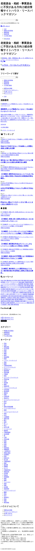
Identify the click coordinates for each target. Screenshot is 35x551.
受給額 (29, 285)
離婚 (28, 302)
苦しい (4, 294)
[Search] (17, 20)
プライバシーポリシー (11, 90)
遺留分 (6, 393)
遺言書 (17, 299)
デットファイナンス (10, 367)
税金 (9, 304)
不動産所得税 (28, 282)
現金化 (12, 301)
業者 (32, 285)
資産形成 (3, 301)
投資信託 (30, 296)
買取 (3, 302)
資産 (21, 301)
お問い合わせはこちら (7, 317)
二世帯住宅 (9, 297)
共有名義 (13, 296)
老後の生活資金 (9, 330)
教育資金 (16, 304)
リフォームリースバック (11, 411)
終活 (5, 401)
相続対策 (7, 334)
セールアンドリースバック (24, 289)
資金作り (13, 289)
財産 (17, 296)
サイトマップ (8, 93)
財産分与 (31, 297)
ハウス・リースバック (12, 282)
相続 (13, 299)
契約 (2, 285)
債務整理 (3, 297)
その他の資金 (8, 336)
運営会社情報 (8, 88)
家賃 (27, 280)
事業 (24, 280)
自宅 (17, 292)
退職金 (21, 299)
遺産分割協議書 (11, 291)
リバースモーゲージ (22, 291)
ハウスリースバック (21, 302)
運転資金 (9, 280)
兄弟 (25, 285)
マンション (29, 301)
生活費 (7, 302)
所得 (19, 280)
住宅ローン (14, 284)
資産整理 (12, 302)
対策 (26, 297)
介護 (9, 296)
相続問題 (21, 284)
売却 (5, 280)
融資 (22, 282)
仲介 (5, 495)
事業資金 (7, 332)
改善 (14, 292)
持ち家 (3, 299)
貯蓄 (22, 280)
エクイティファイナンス (11, 285)
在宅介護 (12, 294)
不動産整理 (8, 299)
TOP (5, 29)
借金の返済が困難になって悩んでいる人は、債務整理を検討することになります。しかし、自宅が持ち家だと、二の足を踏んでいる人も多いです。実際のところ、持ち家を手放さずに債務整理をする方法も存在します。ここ (17, 118)
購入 (31, 292)
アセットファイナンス (13, 287)
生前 (23, 296)
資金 (31, 302)
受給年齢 (26, 284)
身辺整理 (28, 287)
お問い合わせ (6, 26)
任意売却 (22, 287)
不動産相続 (30, 294)
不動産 (31, 284)
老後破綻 (17, 301)
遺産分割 (27, 292)
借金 (20, 282)
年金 (2, 280)
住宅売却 (15, 280)
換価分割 (3, 287)
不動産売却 (30, 299)
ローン (25, 299)
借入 (8, 294)
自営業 (8, 301)
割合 (3, 291)
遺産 (20, 296)
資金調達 (6, 357)
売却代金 (21, 285)
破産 (26, 296)
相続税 (25, 294)
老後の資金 (16, 297)
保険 (3, 289)
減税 (24, 301)
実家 (12, 304)
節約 (5, 422)
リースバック (19, 294)
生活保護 (3, 296)
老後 (5, 483)
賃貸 (29, 291)
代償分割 (8, 289)
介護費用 (21, 292)
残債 (3, 282)
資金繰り (5, 304)
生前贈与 (22, 297)
